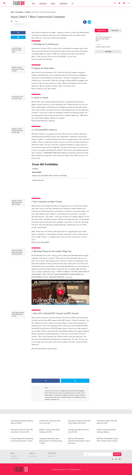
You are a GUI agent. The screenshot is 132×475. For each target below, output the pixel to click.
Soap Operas (43, 3)
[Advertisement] (60, 364)
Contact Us (32, 453)
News (33, 3)
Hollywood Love (15, 458)
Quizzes (53, 3)
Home (12, 12)
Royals (12, 453)
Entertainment (63, 3)
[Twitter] (89, 22)
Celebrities (27, 12)
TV (72, 3)
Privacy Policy (52, 453)
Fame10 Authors (33, 456)
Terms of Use (51, 456)
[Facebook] (85, 22)
